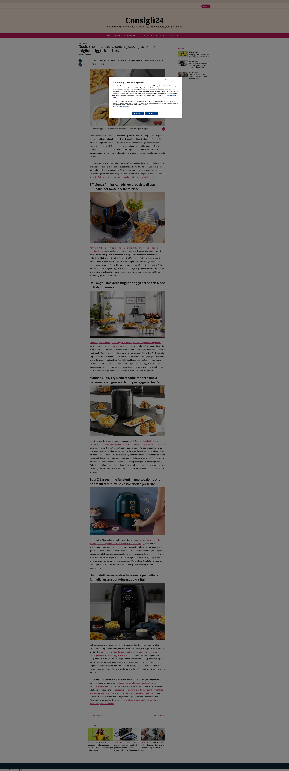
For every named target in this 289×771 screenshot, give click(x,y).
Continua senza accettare (172, 80)
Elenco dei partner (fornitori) (120, 106)
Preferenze (137, 113)
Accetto (151, 113)
